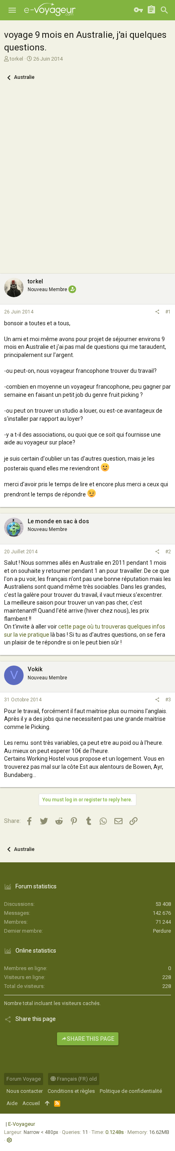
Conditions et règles (71, 1091)
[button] (12, 10)
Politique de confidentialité (131, 1091)
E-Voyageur (21, 1124)
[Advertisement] (87, 182)
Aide (12, 1103)
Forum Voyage (24, 1079)
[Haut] (47, 1103)
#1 (168, 312)
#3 (168, 700)
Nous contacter (25, 1091)
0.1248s (114, 1132)
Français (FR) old (76, 1079)
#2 (168, 552)
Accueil (31, 1103)
